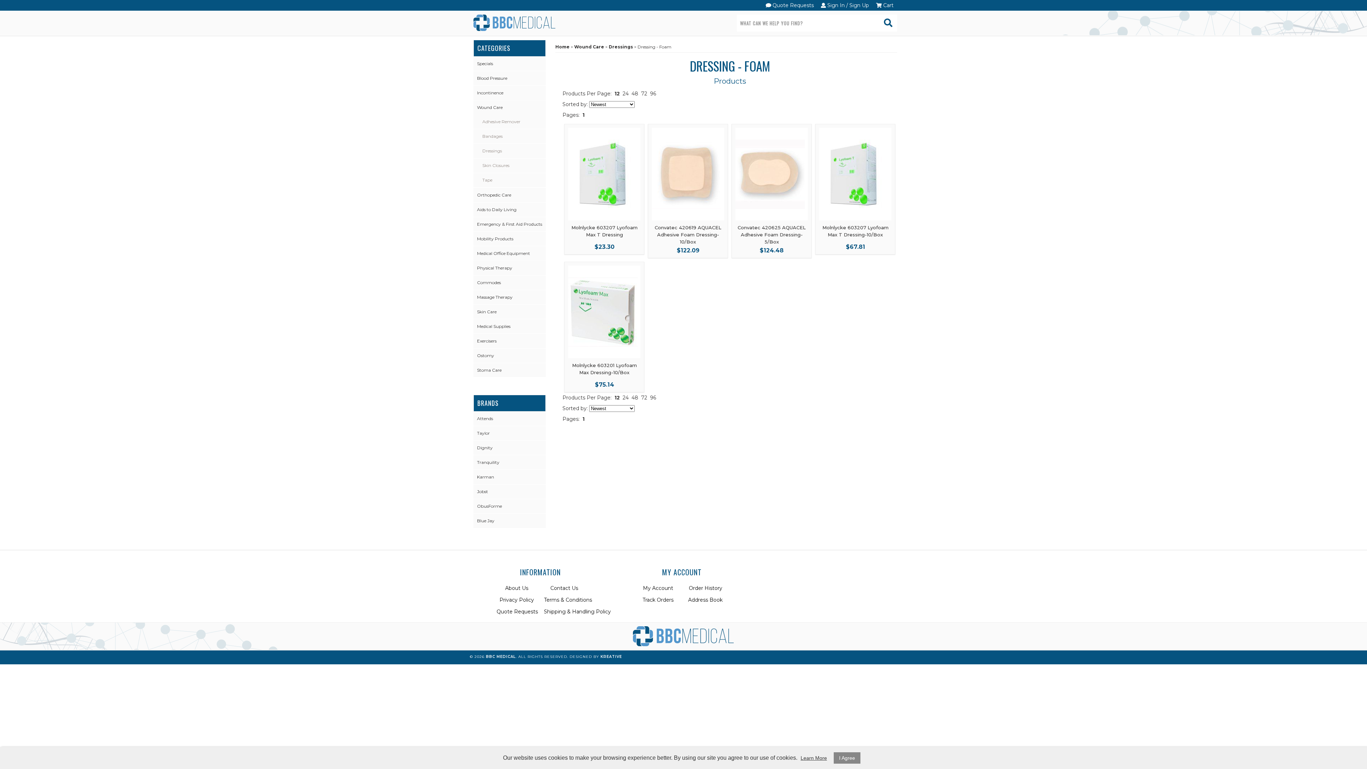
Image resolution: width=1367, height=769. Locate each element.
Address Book (705, 600)
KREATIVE (611, 656)
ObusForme (489, 506)
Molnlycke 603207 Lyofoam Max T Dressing (604, 231)
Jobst (482, 491)
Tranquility (488, 462)
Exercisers (487, 341)
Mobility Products (495, 238)
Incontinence (490, 92)
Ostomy (485, 355)
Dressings (492, 150)
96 (653, 93)
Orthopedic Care (494, 195)
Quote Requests (792, 5)
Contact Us (564, 588)
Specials (485, 63)
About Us (516, 588)
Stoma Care (489, 370)
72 (644, 93)
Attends (485, 418)
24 (626, 93)
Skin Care (487, 311)
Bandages (492, 136)
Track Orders (658, 600)
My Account (658, 588)
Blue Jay (485, 520)
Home (562, 46)
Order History (705, 588)
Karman (485, 477)
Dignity (485, 447)
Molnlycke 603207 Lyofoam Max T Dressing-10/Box (855, 231)
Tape (487, 180)
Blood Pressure (492, 78)
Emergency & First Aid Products (509, 224)
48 (635, 93)
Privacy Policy (516, 600)
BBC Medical (501, 656)
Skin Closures (495, 165)
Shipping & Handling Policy (577, 611)
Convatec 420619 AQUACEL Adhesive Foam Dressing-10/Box (688, 235)
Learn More (814, 758)
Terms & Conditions (568, 600)
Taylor (483, 433)
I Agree (847, 758)
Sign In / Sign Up (847, 5)
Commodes (489, 282)
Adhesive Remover (501, 121)
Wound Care (490, 107)
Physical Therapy (494, 268)
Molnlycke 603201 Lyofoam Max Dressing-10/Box (604, 368)
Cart (888, 5)
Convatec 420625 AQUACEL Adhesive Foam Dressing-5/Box (772, 235)
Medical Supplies (493, 326)
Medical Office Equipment (503, 253)
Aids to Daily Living (497, 209)
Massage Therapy (495, 297)
